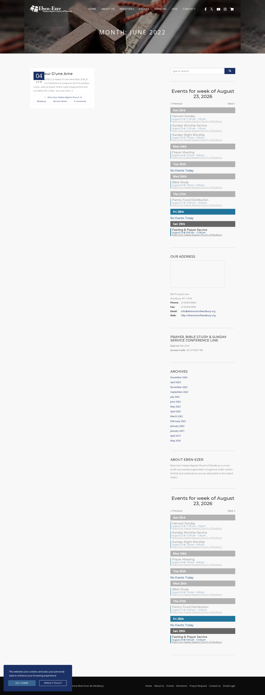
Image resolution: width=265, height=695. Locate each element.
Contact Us (215, 685)
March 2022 (176, 416)
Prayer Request (198, 685)
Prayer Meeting (183, 152)
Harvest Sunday (183, 116)
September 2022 (179, 392)
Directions (181, 685)
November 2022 (178, 387)
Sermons (160, 9)
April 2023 (175, 382)
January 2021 (177, 430)
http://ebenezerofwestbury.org (198, 315)
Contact (189, 9)
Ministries (127, 9)
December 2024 (178, 377)
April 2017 (175, 435)
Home (92, 9)
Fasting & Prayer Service (189, 230)
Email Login (229, 685)
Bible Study (180, 182)
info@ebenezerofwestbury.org (198, 311)
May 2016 (175, 440)
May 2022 (175, 406)
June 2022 (175, 401)
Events (144, 9)
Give (175, 9)
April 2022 (175, 411)
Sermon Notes (60, 101)
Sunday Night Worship (188, 135)
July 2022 (175, 396)
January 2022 (177, 426)
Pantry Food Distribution (190, 200)
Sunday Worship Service (189, 125)
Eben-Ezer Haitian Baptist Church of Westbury (197, 121)
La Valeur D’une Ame (53, 74)
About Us (108, 9)
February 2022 (178, 421)
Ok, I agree (22, 683)
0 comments (80, 101)
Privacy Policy (53, 683)
